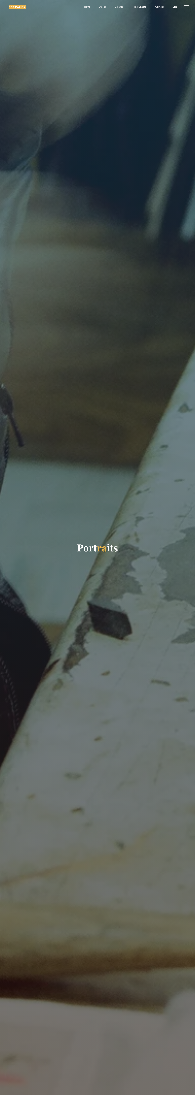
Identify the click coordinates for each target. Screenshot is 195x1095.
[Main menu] (186, 6)
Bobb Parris (16, 7)
